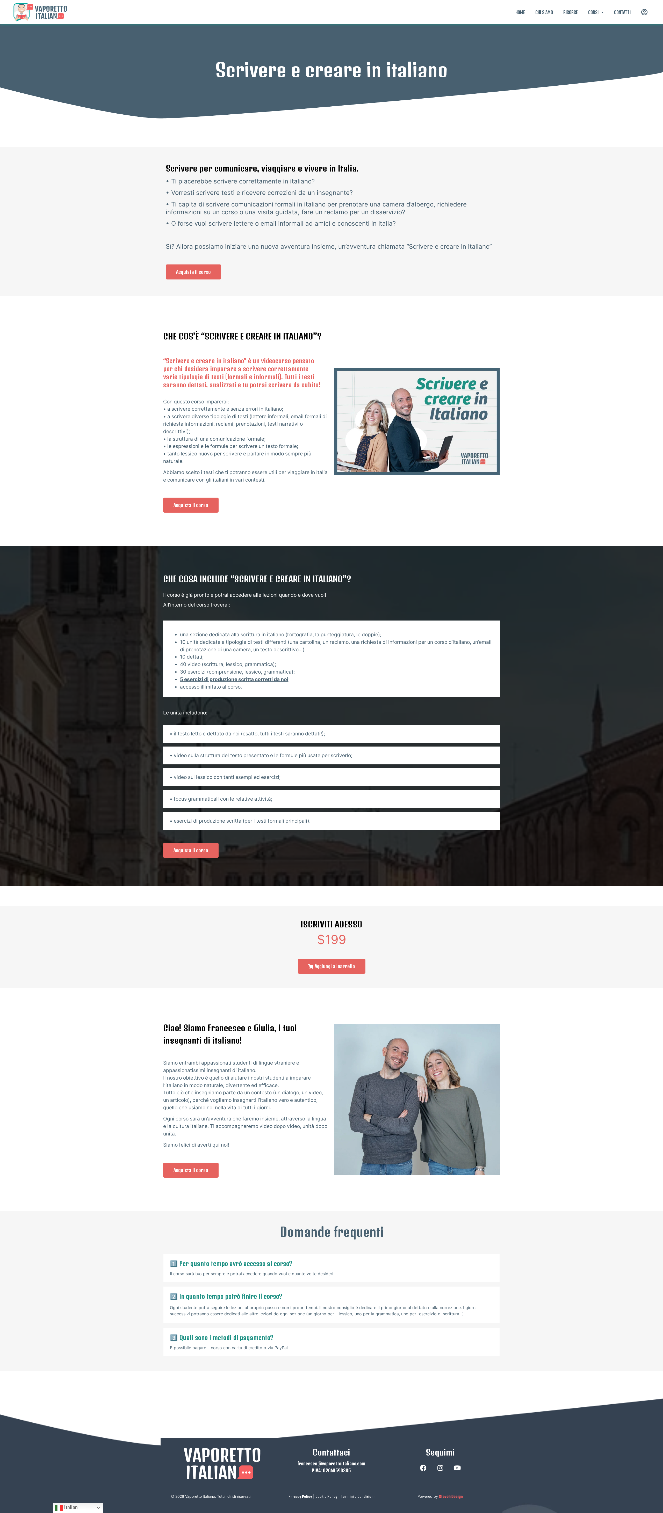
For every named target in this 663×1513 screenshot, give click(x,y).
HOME (520, 12)
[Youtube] (457, 1468)
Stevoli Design (451, 1496)
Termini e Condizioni (357, 1496)
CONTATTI (622, 12)
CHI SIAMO (544, 12)
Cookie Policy (326, 1496)
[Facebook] (423, 1468)
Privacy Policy (300, 1496)
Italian (70, 1507)
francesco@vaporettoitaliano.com (331, 1463)
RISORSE (570, 12)
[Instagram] (440, 1468)
